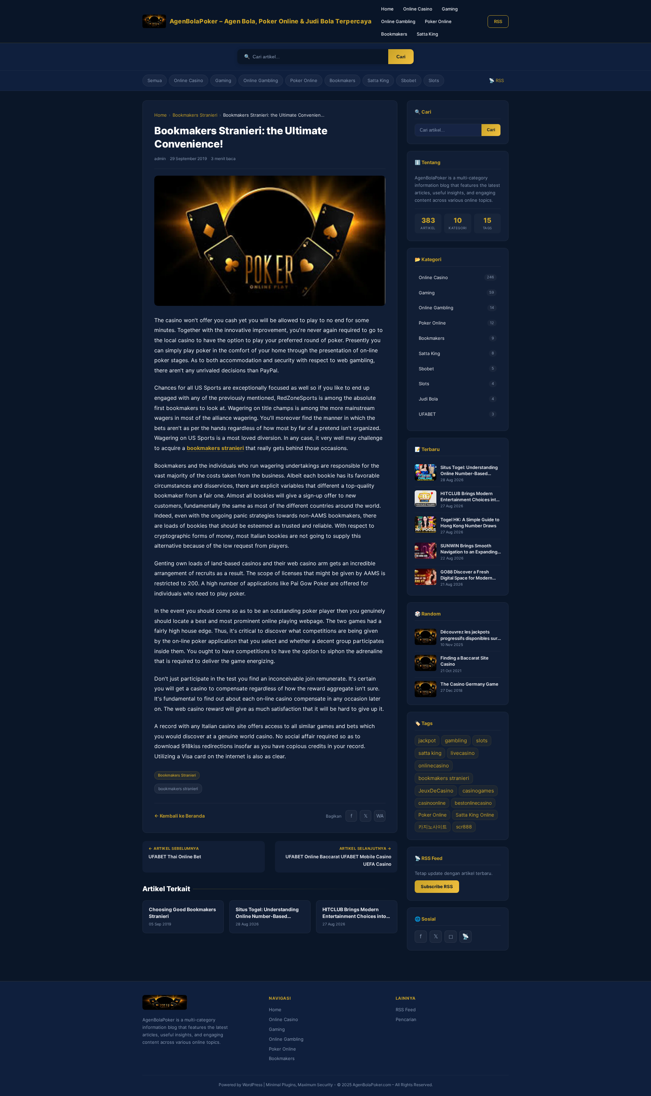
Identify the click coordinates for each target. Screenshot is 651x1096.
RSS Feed (406, 1009)
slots (482, 740)
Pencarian (406, 1019)
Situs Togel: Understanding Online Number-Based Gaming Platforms (469, 470)
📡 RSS (496, 80)
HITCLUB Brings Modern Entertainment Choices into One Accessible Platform (469, 497)
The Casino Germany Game (469, 684)
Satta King (427, 34)
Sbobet (408, 80)
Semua (154, 80)
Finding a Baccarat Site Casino (464, 661)
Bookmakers (394, 34)
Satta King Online (475, 815)
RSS (498, 21)
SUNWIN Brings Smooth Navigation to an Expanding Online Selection (468, 549)
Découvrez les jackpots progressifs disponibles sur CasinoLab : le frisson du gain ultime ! (468, 635)
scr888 (464, 826)
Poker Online (438, 21)
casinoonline (432, 803)
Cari (401, 56)
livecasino (463, 753)
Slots (434, 80)
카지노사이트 (432, 826)
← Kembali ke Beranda (179, 816)
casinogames (478, 790)
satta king (429, 753)
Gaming (450, 9)
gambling (456, 740)
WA (379, 816)
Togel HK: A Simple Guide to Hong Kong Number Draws (469, 522)
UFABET (456, 414)
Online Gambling (398, 21)
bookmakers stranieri (178, 788)
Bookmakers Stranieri (195, 115)
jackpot (427, 740)
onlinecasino (433, 765)
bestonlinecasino (473, 803)
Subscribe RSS (437, 886)
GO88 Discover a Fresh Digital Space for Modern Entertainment (466, 575)
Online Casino (417, 9)
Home (387, 9)
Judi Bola (456, 399)
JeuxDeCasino (435, 790)
